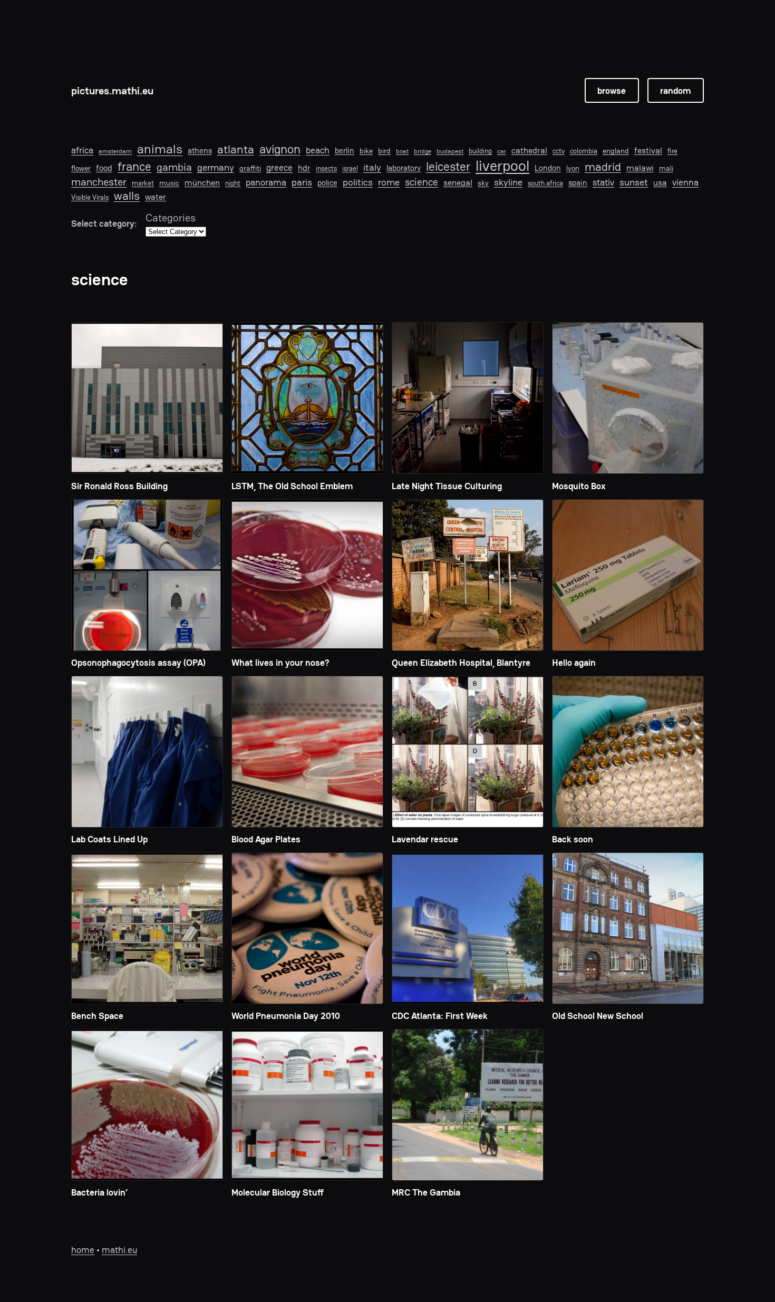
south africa (545, 183)
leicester (448, 167)
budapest (450, 151)
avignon (280, 149)
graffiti (250, 168)
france (134, 167)
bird (384, 151)
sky (483, 183)
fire (672, 151)
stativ (603, 182)
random (675, 90)
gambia (174, 167)
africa (82, 150)
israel (350, 168)
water (155, 197)
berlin (344, 151)
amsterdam (115, 151)
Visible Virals (90, 197)
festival (648, 151)
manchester (99, 182)
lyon (572, 168)
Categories (171, 217)
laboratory (403, 168)
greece (279, 167)
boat (402, 151)
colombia (583, 151)
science (421, 182)
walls (127, 196)
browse (611, 90)
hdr (304, 168)
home (82, 1250)
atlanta (235, 150)
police (327, 183)
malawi (640, 168)
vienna (685, 182)
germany (215, 167)
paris (302, 182)
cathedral (529, 151)
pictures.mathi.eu (112, 91)
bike (366, 151)
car (501, 151)
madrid (603, 166)
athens (200, 151)
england (616, 151)
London (548, 168)
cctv (559, 151)
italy (372, 167)
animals (159, 149)
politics (358, 182)
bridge (422, 151)
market (143, 183)
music (169, 183)
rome (389, 182)
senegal (457, 183)
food (104, 168)
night (232, 183)
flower (81, 168)
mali (666, 168)
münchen (202, 183)
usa (660, 183)
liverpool (502, 166)
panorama (266, 182)
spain (577, 183)
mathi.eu (119, 1250)
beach (318, 150)
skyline (508, 182)
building (480, 151)
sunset (633, 182)
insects (326, 168)
